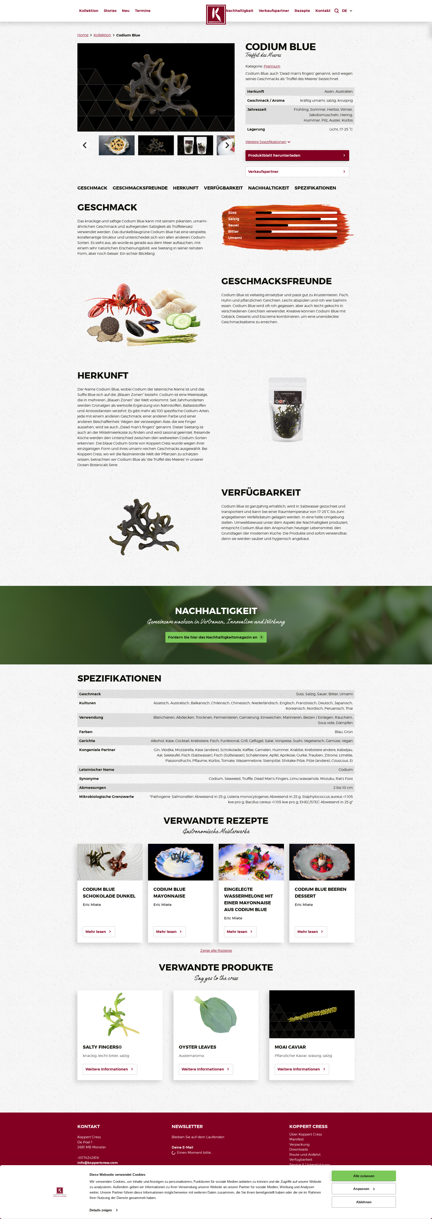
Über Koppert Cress (305, 1134)
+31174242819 (88, 1158)
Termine (143, 10)
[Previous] (85, 145)
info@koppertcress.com (97, 1162)
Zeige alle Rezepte (216, 950)
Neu (126, 10)
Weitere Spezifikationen (265, 142)
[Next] (227, 145)
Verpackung (299, 1144)
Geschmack (92, 188)
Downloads (298, 1149)
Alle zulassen (363, 1176)
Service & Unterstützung (309, 1165)
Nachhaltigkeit (239, 10)
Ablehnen (363, 1202)
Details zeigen (101, 1210)
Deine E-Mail (182, 1147)
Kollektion (88, 10)
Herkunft (185, 188)
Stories (110, 10)
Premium (272, 66)
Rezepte (302, 10)
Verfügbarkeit (223, 188)
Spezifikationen (315, 188)
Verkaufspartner (274, 10)
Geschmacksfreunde (140, 188)
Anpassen (361, 1189)
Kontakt (323, 10)
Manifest (296, 1139)
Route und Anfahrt (305, 1155)
